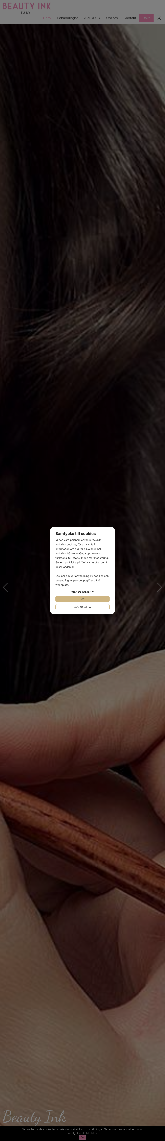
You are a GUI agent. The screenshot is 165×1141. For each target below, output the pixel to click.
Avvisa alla (82, 607)
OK (82, 598)
